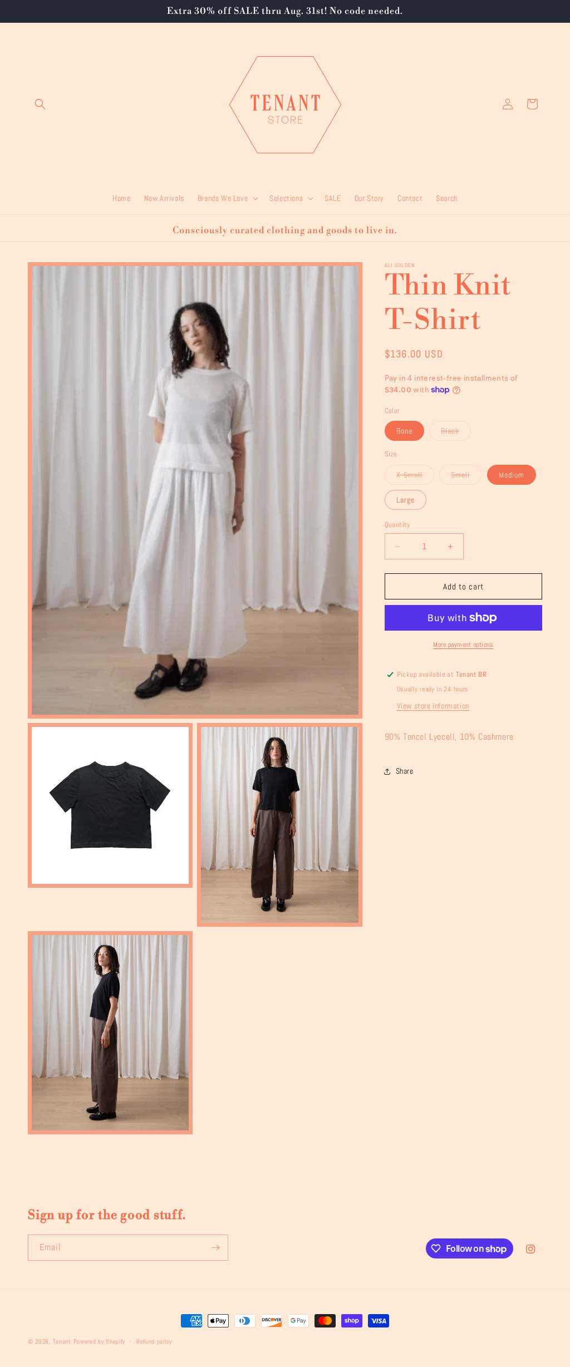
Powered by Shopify (99, 1341)
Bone (404, 431)
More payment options (463, 644)
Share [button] (405, 771)
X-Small (415, 477)
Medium (511, 475)
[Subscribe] (215, 1248)
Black (456, 433)
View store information (433, 706)
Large (405, 500)
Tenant (62, 1341)
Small (466, 477)
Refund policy (154, 1341)
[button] (40, 104)
